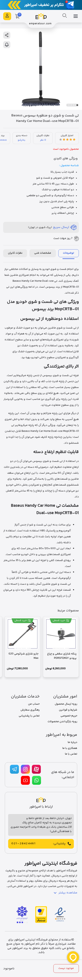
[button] (77, 105)
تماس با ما (71, 754)
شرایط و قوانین (68, 710)
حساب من (34, 704)
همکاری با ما (69, 748)
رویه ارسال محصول (66, 704)
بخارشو (21, 140)
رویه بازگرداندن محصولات (62, 721)
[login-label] (7, 16)
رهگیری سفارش (30, 710)
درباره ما (72, 742)
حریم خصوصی (69, 716)
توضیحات (68, 253)
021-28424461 (23, 843)
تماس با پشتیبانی (29, 716)
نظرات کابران (15, 253)
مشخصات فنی (42, 253)
